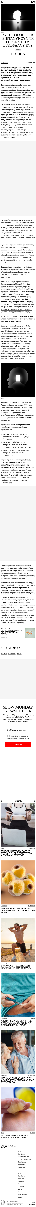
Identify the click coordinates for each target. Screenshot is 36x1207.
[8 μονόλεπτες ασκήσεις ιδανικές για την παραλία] (18, 940)
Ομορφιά (21, 1186)
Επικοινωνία (22, 1167)
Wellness (18, 49)
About (20, 1151)
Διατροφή (21, 1181)
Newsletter (21, 1164)
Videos (20, 1197)
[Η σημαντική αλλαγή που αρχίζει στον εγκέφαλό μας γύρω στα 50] (18, 1052)
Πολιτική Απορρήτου (24, 1159)
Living (20, 1189)
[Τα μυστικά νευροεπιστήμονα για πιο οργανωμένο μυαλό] (30, 633)
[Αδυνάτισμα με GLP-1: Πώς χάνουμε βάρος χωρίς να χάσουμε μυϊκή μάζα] (18, 995)
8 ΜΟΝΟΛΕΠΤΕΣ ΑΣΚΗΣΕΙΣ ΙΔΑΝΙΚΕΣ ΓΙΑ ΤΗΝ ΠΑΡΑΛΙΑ (16, 967)
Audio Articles (22, 1194)
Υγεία (19, 1173)
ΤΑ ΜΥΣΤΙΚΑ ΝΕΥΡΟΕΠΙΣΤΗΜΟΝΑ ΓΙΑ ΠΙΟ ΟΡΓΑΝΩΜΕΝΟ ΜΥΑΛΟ (12, 631)
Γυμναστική (4, 963)
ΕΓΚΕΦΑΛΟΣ (12, 654)
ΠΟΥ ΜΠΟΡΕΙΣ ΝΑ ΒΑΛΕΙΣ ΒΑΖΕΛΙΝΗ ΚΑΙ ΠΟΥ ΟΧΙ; (14, 1136)
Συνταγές (21, 1184)
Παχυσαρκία (4, 905)
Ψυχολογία (3, 637)
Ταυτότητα (21, 1154)
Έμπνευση (21, 1192)
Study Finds (5, 607)
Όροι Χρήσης (22, 1162)
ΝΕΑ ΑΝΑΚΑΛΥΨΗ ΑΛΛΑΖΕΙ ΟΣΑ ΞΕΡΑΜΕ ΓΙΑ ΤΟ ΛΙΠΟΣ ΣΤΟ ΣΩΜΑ (18, 910)
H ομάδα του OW (23, 1156)
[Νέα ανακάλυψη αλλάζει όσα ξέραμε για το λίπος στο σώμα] (18, 882)
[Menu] (18, 2)
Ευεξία (2, 848)
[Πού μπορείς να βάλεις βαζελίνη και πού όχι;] (18, 1109)
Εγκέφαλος (4, 1075)
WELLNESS (4, 654)
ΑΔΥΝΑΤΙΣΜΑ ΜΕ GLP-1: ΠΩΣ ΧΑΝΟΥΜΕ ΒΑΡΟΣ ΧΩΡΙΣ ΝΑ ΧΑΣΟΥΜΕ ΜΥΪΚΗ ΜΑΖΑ (16, 1023)
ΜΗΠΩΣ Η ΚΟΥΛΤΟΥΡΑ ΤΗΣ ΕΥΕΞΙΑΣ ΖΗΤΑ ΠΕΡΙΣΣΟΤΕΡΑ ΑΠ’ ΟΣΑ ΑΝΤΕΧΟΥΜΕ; (16, 853)
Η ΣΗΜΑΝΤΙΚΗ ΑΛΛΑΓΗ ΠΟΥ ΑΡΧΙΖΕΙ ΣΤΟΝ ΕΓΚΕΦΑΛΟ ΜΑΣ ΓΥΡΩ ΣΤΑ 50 (17, 1080)
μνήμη (27, 312)
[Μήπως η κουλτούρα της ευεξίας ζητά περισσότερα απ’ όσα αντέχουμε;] (18, 825)
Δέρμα (2, 1132)
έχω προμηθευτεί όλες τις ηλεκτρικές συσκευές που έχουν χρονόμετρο (15, 274)
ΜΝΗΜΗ (19, 654)
